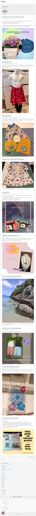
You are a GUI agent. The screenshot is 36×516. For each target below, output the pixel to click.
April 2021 (2, 484)
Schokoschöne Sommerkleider (11, 328)
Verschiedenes (11, 18)
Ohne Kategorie (11, 117)
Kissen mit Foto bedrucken (10, 418)
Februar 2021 (3, 487)
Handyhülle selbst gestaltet (10, 367)
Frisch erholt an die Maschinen (11, 276)
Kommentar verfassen (5, 18)
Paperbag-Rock (7, 62)
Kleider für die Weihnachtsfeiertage (13, 159)
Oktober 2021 (3, 479)
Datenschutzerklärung (5, 507)
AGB (5, 505)
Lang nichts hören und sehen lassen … (14, 17)
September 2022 (3, 475)
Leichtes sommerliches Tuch (11, 235)
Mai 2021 (2, 483)
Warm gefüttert (7, 116)
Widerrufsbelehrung (5, 509)
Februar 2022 (3, 476)
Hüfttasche (5, 192)
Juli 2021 (2, 480)
